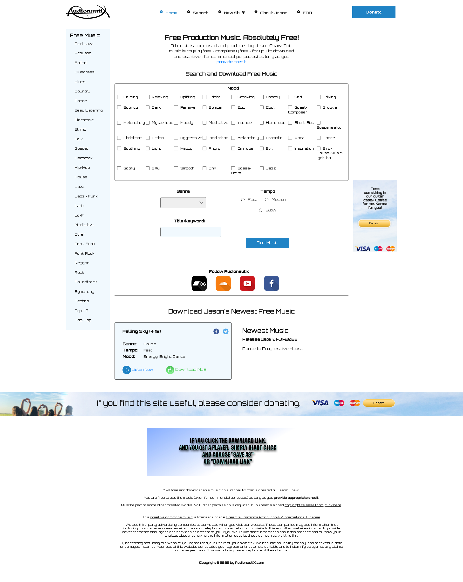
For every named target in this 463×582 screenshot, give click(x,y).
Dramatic (274, 138)
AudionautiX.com (249, 562)
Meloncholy (134, 123)
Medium (279, 199)
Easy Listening (89, 110)
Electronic (84, 120)
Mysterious (162, 123)
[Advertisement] (375, 101)
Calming (130, 97)
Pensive (188, 107)
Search (201, 13)
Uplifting (187, 97)
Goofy (129, 168)
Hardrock (84, 158)
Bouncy (130, 107)
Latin (79, 206)
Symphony (84, 292)
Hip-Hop (82, 167)
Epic (241, 107)
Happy (186, 148)
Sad (298, 97)
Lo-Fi (79, 215)
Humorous (276, 123)
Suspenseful (329, 127)
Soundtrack (86, 282)
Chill (212, 168)
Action (158, 138)
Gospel (81, 148)
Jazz (80, 187)
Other (80, 234)
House (81, 177)
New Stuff (234, 13)
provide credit (231, 62)
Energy (273, 97)
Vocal (300, 138)
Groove (330, 107)
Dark (156, 107)
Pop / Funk (85, 244)
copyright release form (304, 505)
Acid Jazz (84, 44)
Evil (269, 148)
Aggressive (191, 138)
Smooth (187, 168)
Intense (245, 123)
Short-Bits (304, 123)
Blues (80, 82)
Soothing (131, 148)
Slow (271, 210)
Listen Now (142, 370)
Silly (156, 168)
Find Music (268, 242)
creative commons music (171, 517)
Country (82, 91)
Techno (82, 301)
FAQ (307, 13)
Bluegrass (85, 72)
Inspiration (304, 148)
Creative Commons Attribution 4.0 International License (273, 517)
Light (156, 148)
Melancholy (248, 138)
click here (333, 505)
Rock (79, 272)
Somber (216, 107)
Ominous (245, 148)
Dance (81, 101)
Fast (252, 199)
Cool (270, 107)
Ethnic (80, 129)
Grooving (246, 97)
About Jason (273, 13)
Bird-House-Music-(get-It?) (330, 153)
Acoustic (83, 53)
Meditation (218, 138)
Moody (186, 123)
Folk (79, 139)
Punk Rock (85, 253)
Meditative (84, 225)
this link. (292, 535)
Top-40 (81, 311)
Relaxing (160, 97)
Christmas (132, 138)
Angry (214, 148)
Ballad (81, 63)
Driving (329, 97)
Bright (214, 97)
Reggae (82, 263)
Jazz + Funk (86, 196)
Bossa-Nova (241, 170)
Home (171, 13)
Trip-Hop (83, 320)
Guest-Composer (297, 109)
